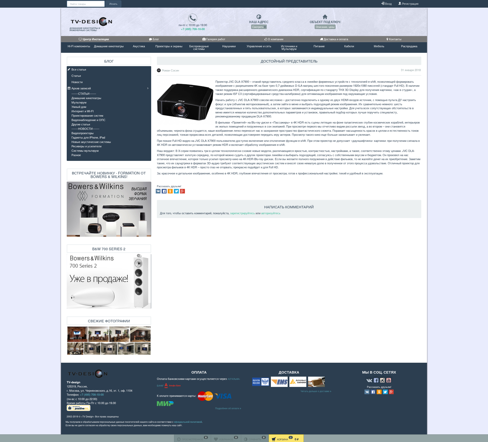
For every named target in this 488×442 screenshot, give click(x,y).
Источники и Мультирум (289, 47)
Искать (113, 4)
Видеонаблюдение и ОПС (88, 120)
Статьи (76, 76)
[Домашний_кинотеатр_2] (75, 349)
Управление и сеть (259, 46)
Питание (319, 46)
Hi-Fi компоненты (79, 46)
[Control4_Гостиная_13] (109, 349)
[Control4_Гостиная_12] (142, 349)
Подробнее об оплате (227, 408)
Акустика (139, 46)
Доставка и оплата (335, 39)
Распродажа (409, 46)
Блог (155, 39)
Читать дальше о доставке (315, 391)
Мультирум (78, 102)
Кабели (349, 46)
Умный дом (78, 107)
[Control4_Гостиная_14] (92, 349)
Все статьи (78, 69)
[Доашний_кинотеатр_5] (77, 334)
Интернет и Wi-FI (82, 111)
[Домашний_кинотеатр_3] (98, 334)
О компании (275, 39)
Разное (76, 155)
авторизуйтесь (270, 213)
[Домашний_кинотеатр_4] (119, 334)
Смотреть (258, 27)
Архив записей (81, 88)
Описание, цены (325, 27)
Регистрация (409, 4)
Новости (77, 82)
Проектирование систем (87, 115)
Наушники (229, 46)
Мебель (379, 46)
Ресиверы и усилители (86, 146)
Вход (388, 4)
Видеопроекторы (82, 133)
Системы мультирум (85, 150)
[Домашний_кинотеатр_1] (140, 334)
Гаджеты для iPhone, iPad (88, 137)
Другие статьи (80, 124)
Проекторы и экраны (168, 46)
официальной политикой (188, 422)
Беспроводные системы (199, 47)
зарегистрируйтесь (242, 213)
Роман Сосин (170, 70)
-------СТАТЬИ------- (83, 93)
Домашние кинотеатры (109, 46)
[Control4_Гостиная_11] (126, 349)
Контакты (394, 39)
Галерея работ (215, 39)
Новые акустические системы (91, 142)
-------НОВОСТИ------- (85, 129)
